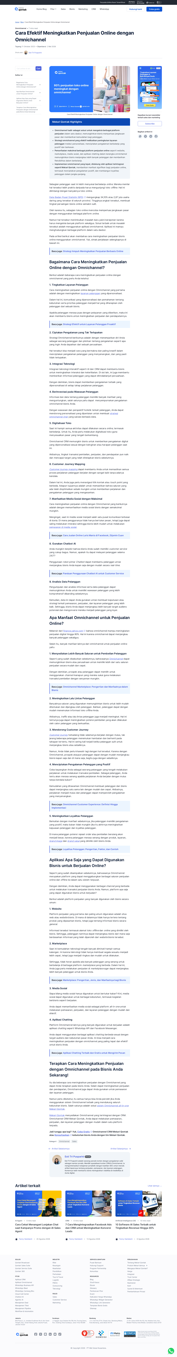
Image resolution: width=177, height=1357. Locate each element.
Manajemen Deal (21, 1303)
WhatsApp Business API (24, 1285)
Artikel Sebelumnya (60, 1148)
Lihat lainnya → (155, 1186)
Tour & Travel (58, 1277)
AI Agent (18, 1221)
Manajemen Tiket (22, 1305)
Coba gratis (154, 9)
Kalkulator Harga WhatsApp (101, 1297)
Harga (129, 1271)
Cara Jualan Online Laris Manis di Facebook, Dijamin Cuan (93, 535)
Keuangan (56, 1265)
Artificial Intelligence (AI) (125, 1221)
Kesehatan (57, 1268)
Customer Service (60, 1300)
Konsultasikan (62, 1135)
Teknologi (56, 1289)
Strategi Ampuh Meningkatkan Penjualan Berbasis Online (93, 251)
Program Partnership (98, 1268)
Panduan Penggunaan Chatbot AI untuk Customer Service (93, 573)
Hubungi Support (96, 1265)
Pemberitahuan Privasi (136, 1291)
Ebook (92, 1285)
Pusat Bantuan (95, 1263)
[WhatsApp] (140, 136)
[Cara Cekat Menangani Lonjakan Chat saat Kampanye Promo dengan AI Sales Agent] (38, 1204)
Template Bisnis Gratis (98, 1305)
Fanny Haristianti (25, 1239)
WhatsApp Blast (21, 1288)
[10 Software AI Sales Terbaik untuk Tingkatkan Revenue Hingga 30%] (138, 1204)
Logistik (56, 1280)
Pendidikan (57, 1271)
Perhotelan (57, 1274)
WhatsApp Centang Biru (24, 1291)
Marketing (57, 1303)
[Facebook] (156, 136)
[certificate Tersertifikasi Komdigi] (150, 2)
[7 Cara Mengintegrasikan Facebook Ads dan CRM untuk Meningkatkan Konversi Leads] (88, 1204)
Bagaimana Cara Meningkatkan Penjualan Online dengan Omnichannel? (26, 85)
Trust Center (132, 1277)
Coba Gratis (83, 1131)
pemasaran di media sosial (63, 527)
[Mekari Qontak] (25, 9)
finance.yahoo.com (73, 631)
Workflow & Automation (24, 1311)
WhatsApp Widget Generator (101, 1300)
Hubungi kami (135, 9)
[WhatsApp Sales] (170, 1351)
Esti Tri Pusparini (35, 53)
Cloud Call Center (22, 1294)
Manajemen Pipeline (23, 1308)
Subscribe (149, 123)
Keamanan (131, 1283)
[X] (145, 136)
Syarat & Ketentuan (135, 1289)
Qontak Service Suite (23, 1268)
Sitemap (93, 1308)
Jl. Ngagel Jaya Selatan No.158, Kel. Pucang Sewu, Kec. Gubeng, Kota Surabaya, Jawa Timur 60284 (69, 1321)
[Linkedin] (150, 136)
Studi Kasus (94, 1282)
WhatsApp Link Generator (100, 1303)
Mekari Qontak (57, 1115)
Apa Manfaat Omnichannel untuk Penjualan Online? (25, 93)
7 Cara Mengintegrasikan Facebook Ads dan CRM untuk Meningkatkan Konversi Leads (88, 1228)
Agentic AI (19, 1300)
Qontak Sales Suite (22, 1265)
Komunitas (94, 1271)
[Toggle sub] (40, 85)
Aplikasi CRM (20, 1279)
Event (92, 1294)
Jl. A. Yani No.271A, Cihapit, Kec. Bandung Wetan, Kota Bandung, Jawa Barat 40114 (106, 1321)
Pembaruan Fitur (96, 1291)
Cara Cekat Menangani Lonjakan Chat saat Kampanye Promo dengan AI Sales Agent (38, 1228)
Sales (74, 1141)
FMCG (55, 1283)
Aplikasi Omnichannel (23, 1282)
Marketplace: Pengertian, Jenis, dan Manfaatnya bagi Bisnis (94, 980)
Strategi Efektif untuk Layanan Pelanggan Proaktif (89, 324)
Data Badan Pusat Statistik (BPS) (66, 197)
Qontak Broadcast (22, 1263)
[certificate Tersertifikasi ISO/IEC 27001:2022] (159, 2)
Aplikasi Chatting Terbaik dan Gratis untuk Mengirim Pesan (94, 1053)
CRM (67, 1221)
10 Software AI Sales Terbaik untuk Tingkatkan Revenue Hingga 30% (135, 1226)
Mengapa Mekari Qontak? (137, 1268)
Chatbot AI (19, 1297)
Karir (129, 1286)
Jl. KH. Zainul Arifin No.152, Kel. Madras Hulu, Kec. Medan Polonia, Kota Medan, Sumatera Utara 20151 (144, 1321)
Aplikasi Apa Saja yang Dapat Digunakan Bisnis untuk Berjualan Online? (26, 100)
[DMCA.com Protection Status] (130, 1334)
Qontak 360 (20, 1271)
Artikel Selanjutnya (119, 1148)
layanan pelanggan (90, 293)
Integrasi (130, 1274)
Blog (22, 22)
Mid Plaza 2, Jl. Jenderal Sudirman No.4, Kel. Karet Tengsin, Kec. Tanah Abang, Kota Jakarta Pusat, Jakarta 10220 (32, 1322)
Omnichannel (20, 28)
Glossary (93, 1288)
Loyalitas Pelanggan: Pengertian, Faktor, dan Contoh (90, 849)
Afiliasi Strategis (133, 1280)
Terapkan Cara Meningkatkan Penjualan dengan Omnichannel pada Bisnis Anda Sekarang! (27, 110)
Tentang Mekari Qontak (136, 1263)
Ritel (54, 1263)
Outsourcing (57, 1286)
